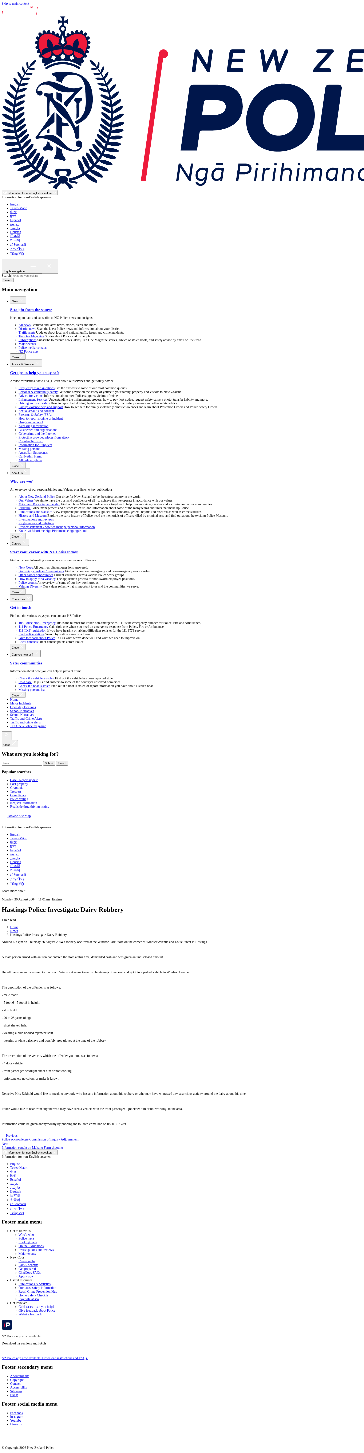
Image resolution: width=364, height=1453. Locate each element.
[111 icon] (6, 895)
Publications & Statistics (35, 1284)
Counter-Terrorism (31, 441)
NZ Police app (28, 351)
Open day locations (23, 707)
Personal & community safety (38, 392)
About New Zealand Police (37, 496)
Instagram (16, 1416)
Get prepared (27, 1269)
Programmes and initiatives (36, 523)
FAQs (14, 1395)
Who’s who (26, 1234)
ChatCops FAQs (30, 1272)
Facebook (16, 1413)
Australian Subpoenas (33, 452)
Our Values (26, 500)
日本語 (15, 236)
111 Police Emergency (33, 626)
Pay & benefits (28, 1265)
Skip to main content (15, 3)
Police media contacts (33, 347)
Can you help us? (23, 654)
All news (25, 325)
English (15, 204)
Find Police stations (31, 634)
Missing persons (29, 449)
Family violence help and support (41, 407)
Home (14, 699)
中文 (13, 212)
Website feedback (30, 1314)
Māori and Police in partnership (39, 504)
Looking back (28, 1242)
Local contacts (28, 642)
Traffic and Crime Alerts (26, 718)
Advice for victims (31, 395)
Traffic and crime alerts (25, 722)
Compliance (18, 795)
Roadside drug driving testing (29, 806)
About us (18, 473)
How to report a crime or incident (41, 418)
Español (15, 220)
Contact (15, 1383)
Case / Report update (24, 780)
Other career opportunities (36, 575)
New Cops (26, 567)
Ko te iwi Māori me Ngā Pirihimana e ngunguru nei (53, 531)
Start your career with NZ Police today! (44, 552)
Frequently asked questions (37, 388)
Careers (17, 543)
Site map (16, 1391)
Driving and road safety (34, 403)
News (15, 301)
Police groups (28, 582)
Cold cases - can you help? (36, 1306)
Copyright (17, 1380)
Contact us (19, 599)
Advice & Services (23, 364)
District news (27, 328)
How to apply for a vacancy (37, 579)
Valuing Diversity (30, 586)
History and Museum (33, 515)
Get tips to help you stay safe (34, 372)
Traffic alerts (27, 332)
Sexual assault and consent (36, 411)
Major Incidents (20, 703)
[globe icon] (5, 823)
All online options (30, 460)
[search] (7, 735)
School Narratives (22, 711)
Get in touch (20, 607)
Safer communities (26, 663)
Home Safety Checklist (34, 1295)
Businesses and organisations (38, 430)
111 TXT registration (32, 630)
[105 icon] (14, 895)
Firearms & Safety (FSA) (35, 414)
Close (16, 357)
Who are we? (21, 481)
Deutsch (15, 232)
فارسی (15, 228)
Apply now (26, 1276)
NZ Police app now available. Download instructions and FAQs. (45, 1358)
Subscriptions (27, 340)
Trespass (15, 791)
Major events (27, 344)
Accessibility (18, 1387)
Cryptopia (16, 787)
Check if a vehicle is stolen (36, 678)
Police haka (26, 1238)
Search (6, 275)
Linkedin (16, 1424)
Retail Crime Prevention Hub (38, 1291)
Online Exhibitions (31, 1246)
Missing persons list (32, 689)
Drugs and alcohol (31, 422)
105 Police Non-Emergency (37, 623)
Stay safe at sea (29, 1299)
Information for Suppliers (35, 445)
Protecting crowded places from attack (44, 437)
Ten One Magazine (31, 336)
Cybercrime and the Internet (37, 433)
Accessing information (33, 426)
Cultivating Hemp (30, 456)
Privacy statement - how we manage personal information (57, 527)
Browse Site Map (19, 816)
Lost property (19, 784)
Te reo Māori (18, 208)
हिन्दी (13, 216)
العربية (14, 224)
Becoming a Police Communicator (41, 571)
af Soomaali (18, 244)
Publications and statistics (35, 512)
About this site (19, 1376)
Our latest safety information (37, 1287)
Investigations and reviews (36, 519)
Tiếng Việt (17, 253)
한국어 (15, 240)
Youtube (15, 1420)
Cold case (25, 682)
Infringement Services (33, 399)
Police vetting (19, 799)
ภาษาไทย (17, 249)
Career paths (27, 1261)
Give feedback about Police (37, 638)
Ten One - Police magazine (28, 726)
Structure (25, 508)
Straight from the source (31, 309)
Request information (23, 803)
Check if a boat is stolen (34, 686)
